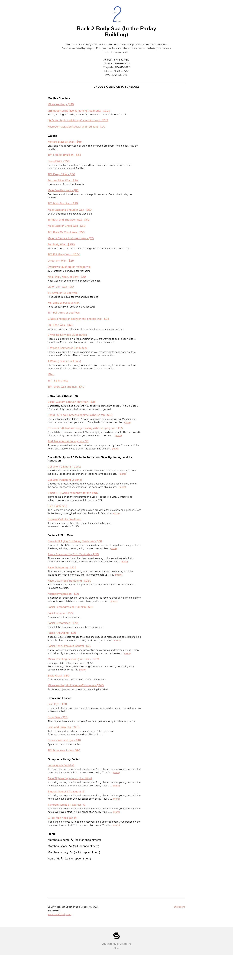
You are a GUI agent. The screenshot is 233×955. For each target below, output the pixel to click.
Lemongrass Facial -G (61, 765)
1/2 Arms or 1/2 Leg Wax (63, 292)
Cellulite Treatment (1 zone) (64, 466)
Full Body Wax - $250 (61, 244)
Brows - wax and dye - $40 (64, 740)
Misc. (51, 374)
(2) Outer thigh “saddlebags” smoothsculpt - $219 (78, 120)
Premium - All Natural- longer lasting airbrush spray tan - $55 (85, 428)
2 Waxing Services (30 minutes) (67, 334)
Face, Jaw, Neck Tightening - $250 (69, 580)
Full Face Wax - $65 (60, 325)
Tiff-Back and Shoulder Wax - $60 (68, 219)
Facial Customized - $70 (63, 623)
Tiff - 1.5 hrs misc (58, 380)
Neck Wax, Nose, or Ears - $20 (67, 276)
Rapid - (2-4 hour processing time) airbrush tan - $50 (80, 415)
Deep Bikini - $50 (59, 161)
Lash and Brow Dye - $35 (63, 727)
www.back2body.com (59, 914)
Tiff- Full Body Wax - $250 (64, 254)
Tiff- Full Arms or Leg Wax (64, 312)
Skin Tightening (57, 506)
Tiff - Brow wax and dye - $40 (66, 386)
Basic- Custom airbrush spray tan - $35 (72, 401)
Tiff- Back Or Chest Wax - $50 (66, 232)
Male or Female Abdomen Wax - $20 (71, 238)
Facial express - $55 (60, 613)
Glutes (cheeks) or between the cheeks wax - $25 (78, 318)
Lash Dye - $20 (57, 704)
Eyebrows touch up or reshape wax (69, 266)
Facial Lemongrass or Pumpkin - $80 (70, 607)
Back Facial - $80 (58, 675)
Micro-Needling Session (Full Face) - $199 (73, 659)
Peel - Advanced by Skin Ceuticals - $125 (73, 554)
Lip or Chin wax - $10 (61, 286)
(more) (127, 422)
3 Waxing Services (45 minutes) (67, 347)
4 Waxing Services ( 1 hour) (64, 361)
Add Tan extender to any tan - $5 (68, 441)
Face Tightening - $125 (62, 567)
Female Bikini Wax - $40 (63, 180)
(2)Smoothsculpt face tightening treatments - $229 (79, 110)
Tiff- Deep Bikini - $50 (61, 174)
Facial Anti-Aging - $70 (62, 632)
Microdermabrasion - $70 (63, 593)
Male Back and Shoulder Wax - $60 (70, 209)
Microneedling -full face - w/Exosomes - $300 (76, 685)
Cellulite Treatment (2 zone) (65, 479)
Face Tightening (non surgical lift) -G (70, 778)
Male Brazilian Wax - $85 (63, 190)
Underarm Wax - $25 (61, 260)
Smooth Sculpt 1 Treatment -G (66, 791)
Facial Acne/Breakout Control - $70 (69, 645)
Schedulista (125, 944)
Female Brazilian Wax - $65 (65, 141)
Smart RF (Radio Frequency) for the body (73, 492)
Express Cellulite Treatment (64, 519)
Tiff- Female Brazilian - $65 (64, 154)
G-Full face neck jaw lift (62, 817)
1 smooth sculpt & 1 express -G (66, 804)
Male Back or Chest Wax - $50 (66, 225)
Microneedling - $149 (61, 104)
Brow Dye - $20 (58, 717)
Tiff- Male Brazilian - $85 (63, 203)
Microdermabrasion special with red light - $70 (76, 126)
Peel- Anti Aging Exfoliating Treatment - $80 (75, 541)
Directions (179, 906)
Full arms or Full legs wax (63, 302)
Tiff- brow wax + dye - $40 (64, 750)
